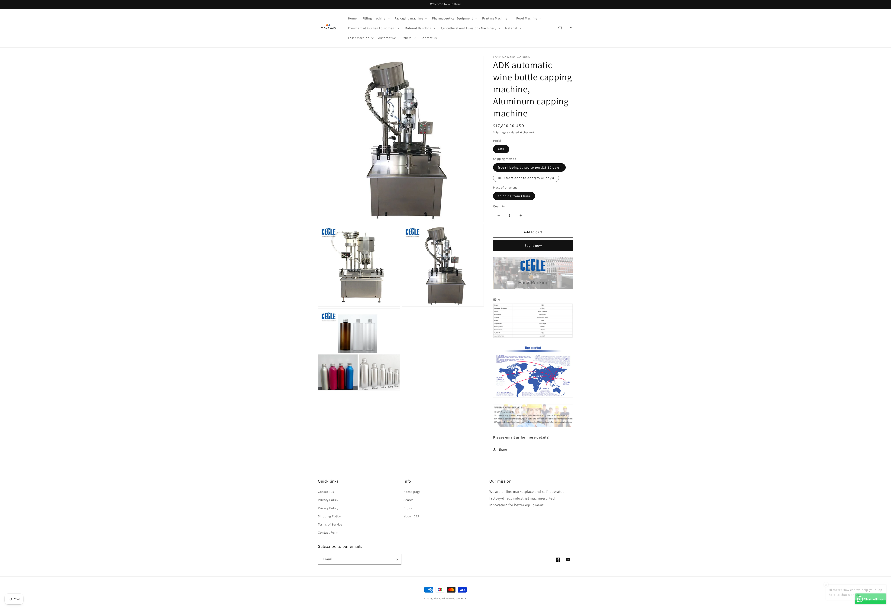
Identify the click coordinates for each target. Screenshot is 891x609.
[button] (376, 18)
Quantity (499, 206)
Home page (412, 492)
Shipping (499, 132)
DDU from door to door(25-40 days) (526, 178)
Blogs (408, 508)
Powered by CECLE (456, 598)
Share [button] (502, 449)
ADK (501, 149)
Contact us (326, 492)
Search (409, 500)
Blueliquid (439, 598)
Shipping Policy (329, 516)
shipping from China (514, 196)
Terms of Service (330, 524)
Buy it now (533, 245)
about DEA (411, 516)
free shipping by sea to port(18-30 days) (529, 167)
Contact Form (328, 532)
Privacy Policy (328, 500)
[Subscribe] (396, 559)
